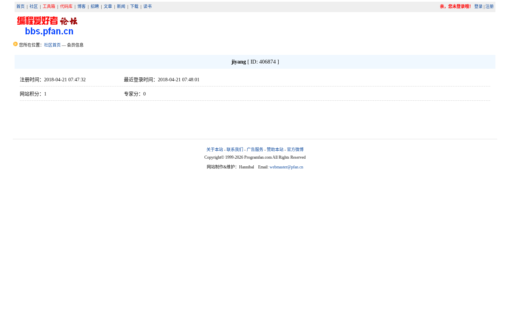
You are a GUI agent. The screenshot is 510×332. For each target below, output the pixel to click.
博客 (81, 6)
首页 (20, 6)
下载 (134, 6)
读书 (147, 6)
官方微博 (295, 149)
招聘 (95, 6)
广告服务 (255, 149)
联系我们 (235, 149)
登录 (478, 6)
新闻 (121, 6)
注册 (489, 6)
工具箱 (49, 6)
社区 (33, 6)
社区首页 (52, 45)
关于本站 (214, 149)
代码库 (66, 6)
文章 (108, 6)
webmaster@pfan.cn (286, 167)
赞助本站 (275, 149)
